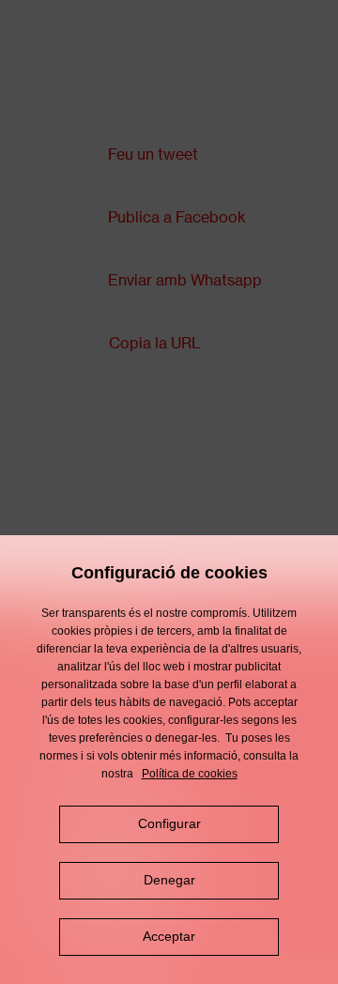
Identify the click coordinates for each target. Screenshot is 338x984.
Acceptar (169, 936)
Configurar (169, 823)
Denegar (169, 879)
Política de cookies (190, 773)
